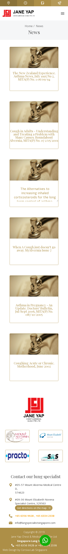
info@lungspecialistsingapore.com (35, 522)
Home (29, 26)
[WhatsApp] (45, 540)
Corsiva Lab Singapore (34, 550)
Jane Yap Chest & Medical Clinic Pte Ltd (34, 536)
